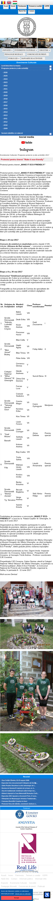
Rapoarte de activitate (32, 58)
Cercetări (43, 50)
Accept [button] (16, 898)
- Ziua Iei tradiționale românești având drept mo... (18, 791)
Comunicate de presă (36, 54)
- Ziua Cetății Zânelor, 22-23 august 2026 (15, 780)
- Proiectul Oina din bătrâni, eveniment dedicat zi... (19, 804)
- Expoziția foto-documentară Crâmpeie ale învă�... (19, 783)
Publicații (13, 58)
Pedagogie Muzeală (14, 54)
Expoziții (7, 50)
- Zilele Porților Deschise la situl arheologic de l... (18, 785)
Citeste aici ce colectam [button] (23, 894)
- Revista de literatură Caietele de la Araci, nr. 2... (18, 788)
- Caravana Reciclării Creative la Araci (14, 801)
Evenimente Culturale (25, 50)
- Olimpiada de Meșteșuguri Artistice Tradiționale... (19, 798)
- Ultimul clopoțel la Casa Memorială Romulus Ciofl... (19, 793)
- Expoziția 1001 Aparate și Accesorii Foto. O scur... (19, 796)
